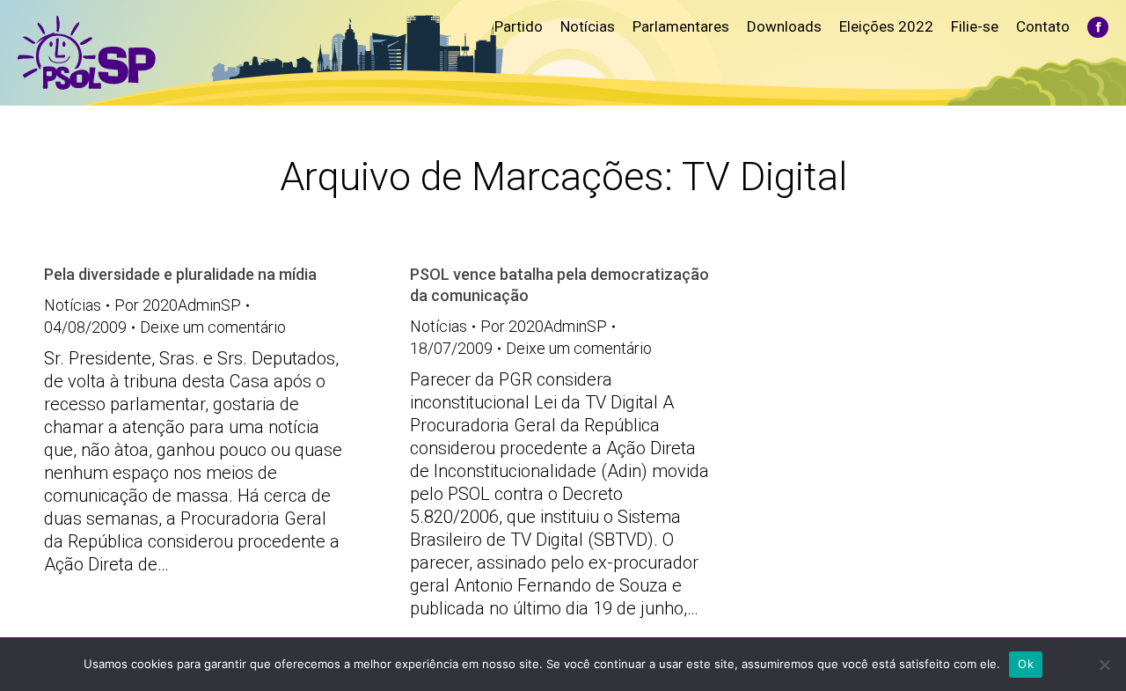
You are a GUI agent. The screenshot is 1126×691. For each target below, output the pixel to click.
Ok (1026, 664)
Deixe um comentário (213, 327)
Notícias (72, 305)
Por (177, 305)
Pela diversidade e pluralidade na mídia (180, 274)
